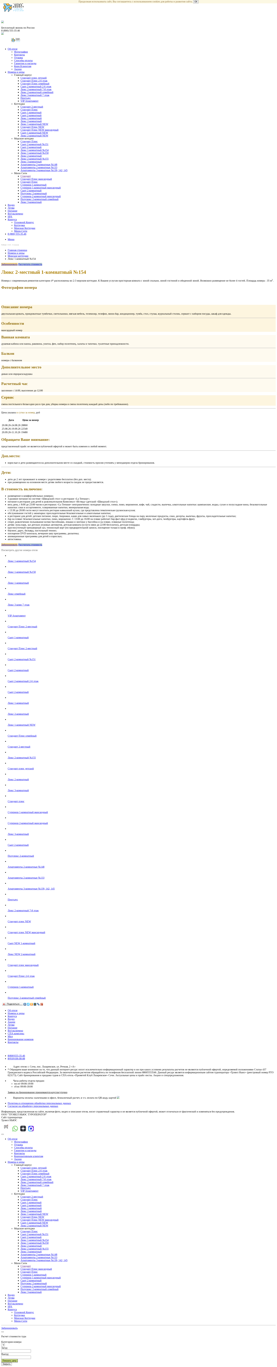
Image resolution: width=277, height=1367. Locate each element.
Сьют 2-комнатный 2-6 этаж (36, 86)
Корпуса (12, 219)
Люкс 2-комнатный (31, 121)
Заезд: (4, 1347)
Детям (11, 208)
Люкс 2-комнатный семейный (37, 92)
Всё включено (15, 213)
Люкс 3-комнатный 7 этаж (35, 95)
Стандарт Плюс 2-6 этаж (34, 80)
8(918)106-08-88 (16, 1058)
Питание (12, 210)
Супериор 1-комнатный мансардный (41, 187)
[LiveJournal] (38, 1004)
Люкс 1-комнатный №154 (35, 150)
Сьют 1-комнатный (31, 112)
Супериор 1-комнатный (33, 184)
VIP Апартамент (29, 101)
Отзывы (18, 57)
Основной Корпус (24, 222)
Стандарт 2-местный (32, 106)
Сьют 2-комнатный (31, 115)
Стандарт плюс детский (34, 77)
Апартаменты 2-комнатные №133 (39, 167)
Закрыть (7, 1364)
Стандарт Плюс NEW (32, 127)
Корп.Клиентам (22, 66)
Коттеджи (19, 225)
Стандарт (26, 176)
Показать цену (10, 1360)
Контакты (19, 54)
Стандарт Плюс (29, 109)
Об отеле (12, 49)
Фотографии (21, 51)
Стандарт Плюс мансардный (36, 179)
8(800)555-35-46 (16, 1055)
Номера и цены (16, 72)
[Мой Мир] (35, 1004)
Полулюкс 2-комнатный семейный (40, 199)
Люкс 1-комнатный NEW (34, 124)
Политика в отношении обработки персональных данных (39, 1103)
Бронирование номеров (21, 1039)
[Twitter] (28, 1004)
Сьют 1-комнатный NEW (34, 132)
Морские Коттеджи (24, 228)
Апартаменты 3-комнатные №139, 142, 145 (44, 170)
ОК (195, 1)
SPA (10, 216)
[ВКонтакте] (25, 1004)
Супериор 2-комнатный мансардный (41, 196)
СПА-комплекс (16, 1033)
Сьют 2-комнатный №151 (34, 144)
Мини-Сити (20, 231)
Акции (18, 69)
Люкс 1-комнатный (31, 118)
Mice (10, 1036)
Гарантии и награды (25, 63)
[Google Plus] (41, 1004)
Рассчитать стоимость (30, 264)
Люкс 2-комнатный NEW (34, 135)
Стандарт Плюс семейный (35, 83)
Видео (11, 205)
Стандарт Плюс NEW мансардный (40, 129)
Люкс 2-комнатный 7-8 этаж (36, 89)
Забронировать (9, 264)
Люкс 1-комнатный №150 (35, 153)
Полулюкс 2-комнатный (34, 193)
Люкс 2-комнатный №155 (35, 158)
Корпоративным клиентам (28, 1156)
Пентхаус (26, 98)
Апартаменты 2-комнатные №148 (39, 164)
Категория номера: (11, 1342)
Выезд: (5, 1354)
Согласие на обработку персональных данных (33, 1106)
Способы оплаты (23, 60)
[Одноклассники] (31, 1004)
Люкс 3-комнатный (31, 161)
